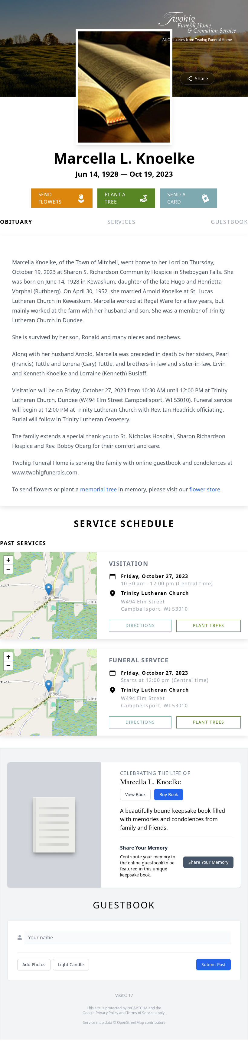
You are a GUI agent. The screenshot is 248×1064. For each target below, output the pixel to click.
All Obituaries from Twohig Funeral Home (197, 39)
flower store (204, 489)
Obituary (16, 221)
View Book (135, 794)
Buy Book (168, 794)
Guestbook (229, 221)
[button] (48, 589)
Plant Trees (208, 625)
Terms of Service (140, 1012)
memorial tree (98, 489)
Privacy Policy (107, 1012)
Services (121, 221)
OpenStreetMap (130, 1022)
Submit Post (213, 964)
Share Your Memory (208, 862)
